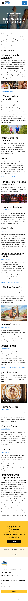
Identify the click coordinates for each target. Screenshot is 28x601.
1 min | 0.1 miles (5, 231)
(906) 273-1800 (7, 572)
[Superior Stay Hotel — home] (13, 3)
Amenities (6, 549)
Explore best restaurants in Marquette (11, 282)
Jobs (24, 552)
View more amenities (7, 91)
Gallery (22, 549)
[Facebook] (12, 555)
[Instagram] (15, 555)
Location (14, 549)
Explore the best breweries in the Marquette (13, 367)
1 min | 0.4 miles (5, 409)
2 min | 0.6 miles (5, 327)
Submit (14, 592)
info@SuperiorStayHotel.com (11, 575)
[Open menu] (2, 3)
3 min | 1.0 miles (5, 259)
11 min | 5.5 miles (6, 348)
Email (2, 583)
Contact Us (17, 552)
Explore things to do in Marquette (10, 177)
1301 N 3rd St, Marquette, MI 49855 (12, 569)
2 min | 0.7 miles (5, 452)
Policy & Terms (6, 552)
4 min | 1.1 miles (5, 210)
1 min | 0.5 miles (5, 429)
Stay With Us (14, 541)
